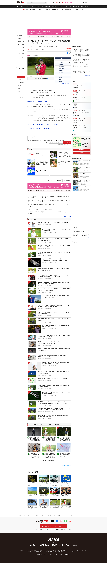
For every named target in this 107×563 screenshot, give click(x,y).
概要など (62, 36)
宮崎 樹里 (61, 70)
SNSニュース (68, 6)
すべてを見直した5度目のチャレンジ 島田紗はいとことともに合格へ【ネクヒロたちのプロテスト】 (50, 439)
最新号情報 (81, 149)
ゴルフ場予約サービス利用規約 (33, 551)
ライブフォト (20, 79)
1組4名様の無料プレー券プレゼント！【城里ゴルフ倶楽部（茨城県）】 (81, 231)
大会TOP (30, 36)
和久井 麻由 (61, 66)
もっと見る (87, 75)
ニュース (19, 76)
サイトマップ (77, 551)
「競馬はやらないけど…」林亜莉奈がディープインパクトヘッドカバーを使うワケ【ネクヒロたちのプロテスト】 (35, 456)
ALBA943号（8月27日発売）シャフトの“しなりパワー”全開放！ (52, 378)
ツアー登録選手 (21, 82)
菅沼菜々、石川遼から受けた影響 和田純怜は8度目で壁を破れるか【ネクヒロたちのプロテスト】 (35, 439)
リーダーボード (36, 36)
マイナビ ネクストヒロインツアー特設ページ (39, 128)
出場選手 (58, 36)
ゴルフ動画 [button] (47, 6)
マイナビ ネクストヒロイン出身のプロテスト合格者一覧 (65, 455)
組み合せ (42, 36)
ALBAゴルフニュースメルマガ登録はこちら (54, 526)
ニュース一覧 (67, 216)
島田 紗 (60, 77)
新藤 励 (60, 75)
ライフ (37, 6)
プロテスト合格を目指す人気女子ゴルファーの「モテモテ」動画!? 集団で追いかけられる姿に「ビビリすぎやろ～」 (82, 55)
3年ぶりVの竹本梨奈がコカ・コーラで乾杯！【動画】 (40, 209)
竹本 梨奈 (61, 62)
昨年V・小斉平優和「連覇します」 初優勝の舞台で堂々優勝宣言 (53, 222)
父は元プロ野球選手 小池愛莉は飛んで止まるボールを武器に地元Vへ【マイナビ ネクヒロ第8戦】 (50, 456)
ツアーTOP (20, 71)
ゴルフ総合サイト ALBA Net (22, 515)
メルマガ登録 (81, 2)
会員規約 (64, 550)
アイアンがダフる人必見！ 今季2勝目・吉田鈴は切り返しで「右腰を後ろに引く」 (82, 66)
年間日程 (19, 73)
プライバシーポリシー (48, 550)
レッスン (32, 6)
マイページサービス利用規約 (47, 551)
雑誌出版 (54, 6)
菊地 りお (61, 79)
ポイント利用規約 (58, 551)
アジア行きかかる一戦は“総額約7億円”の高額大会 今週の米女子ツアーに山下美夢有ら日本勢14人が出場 (82, 61)
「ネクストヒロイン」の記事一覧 (34, 515)
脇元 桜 (60, 81)
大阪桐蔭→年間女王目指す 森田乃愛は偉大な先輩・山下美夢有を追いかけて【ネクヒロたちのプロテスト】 (65, 439)
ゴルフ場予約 (76, 6)
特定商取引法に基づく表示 (81, 550)
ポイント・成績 (67, 180)
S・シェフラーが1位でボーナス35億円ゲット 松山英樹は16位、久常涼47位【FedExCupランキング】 (82, 50)
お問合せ (66, 551)
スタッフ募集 (33, 550)
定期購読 (81, 152)
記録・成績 (20, 85)
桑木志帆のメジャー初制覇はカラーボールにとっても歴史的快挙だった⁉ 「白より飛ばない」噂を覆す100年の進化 (82, 71)
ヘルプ (71, 551)
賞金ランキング (51, 180)
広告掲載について (24, 550)
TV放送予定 (68, 36)
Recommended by (65, 511)
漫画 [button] (42, 6)
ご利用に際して (57, 550)
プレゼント (87, 6)
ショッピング (60, 6)
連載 (82, 6)
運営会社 (40, 550)
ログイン (88, 2)
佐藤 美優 (61, 64)
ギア (27, 6)
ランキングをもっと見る (48, 460)
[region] (21, 67)
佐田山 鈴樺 (61, 68)
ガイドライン (71, 550)
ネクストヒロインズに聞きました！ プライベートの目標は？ (43, 124)
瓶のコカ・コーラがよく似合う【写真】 (37, 101)
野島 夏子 (61, 72)
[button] (49, 224)
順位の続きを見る (66, 83)
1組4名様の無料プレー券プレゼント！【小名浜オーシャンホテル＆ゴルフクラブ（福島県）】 (81, 235)
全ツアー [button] (22, 6)
